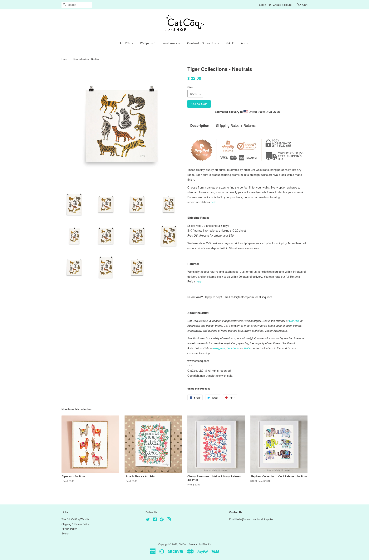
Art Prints (126, 43)
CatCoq (183, 544)
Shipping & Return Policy (75, 524)
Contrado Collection (202, 43)
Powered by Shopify (200, 544)
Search (65, 533)
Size (190, 87)
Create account (282, 5)
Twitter (248, 348)
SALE (230, 43)
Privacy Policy (69, 528)
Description (199, 125)
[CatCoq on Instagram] (168, 520)
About (245, 43)
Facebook (233, 348)
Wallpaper (147, 43)
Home (64, 58)
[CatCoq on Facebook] (154, 520)
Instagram (218, 348)
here (198, 281)
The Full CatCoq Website (75, 519)
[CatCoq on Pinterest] (162, 520)
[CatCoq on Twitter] (147, 520)
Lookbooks (169, 43)
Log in (263, 5)
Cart (305, 5)
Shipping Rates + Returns (236, 125)
